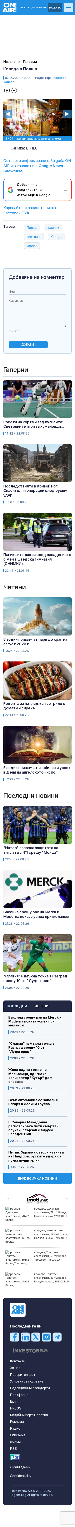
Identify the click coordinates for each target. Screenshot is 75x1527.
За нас (15, 1367)
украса (32, 246)
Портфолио (19, 1394)
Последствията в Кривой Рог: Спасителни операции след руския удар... (35, 490)
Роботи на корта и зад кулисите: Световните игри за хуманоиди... (33, 424)
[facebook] (14, 1337)
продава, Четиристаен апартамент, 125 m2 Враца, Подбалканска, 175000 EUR (51, 1234)
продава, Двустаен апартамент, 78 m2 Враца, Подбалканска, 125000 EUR (51, 1212)
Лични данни (20, 1467)
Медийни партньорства (29, 1414)
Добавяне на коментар (37, 277)
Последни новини (33, 7)
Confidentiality (20, 1475)
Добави (27, 344)
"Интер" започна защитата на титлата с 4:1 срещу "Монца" (30, 850)
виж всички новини (37, 1178)
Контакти (17, 1361)
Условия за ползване (26, 1381)
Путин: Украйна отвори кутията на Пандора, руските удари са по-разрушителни (36, 1156)
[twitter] (35, 1337)
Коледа (56, 237)
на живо (55, 7)
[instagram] (46, 1337)
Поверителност (22, 1374)
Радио (15, 1428)
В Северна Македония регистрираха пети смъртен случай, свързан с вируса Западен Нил (33, 1128)
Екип (14, 1401)
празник (52, 227)
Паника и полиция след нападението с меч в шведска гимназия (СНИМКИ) (37, 559)
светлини (33, 237)
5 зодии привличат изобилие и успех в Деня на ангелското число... (36, 769)
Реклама (17, 1421)
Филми (15, 1441)
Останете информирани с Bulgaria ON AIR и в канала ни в (37, 165)
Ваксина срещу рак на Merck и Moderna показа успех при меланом (34, 1021)
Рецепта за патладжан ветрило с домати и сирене (34, 705)
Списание (17, 1435)
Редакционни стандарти (30, 1387)
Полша (32, 227)
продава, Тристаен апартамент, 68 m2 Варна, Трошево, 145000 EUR (50, 1256)
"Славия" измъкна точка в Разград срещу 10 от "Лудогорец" (31, 1047)
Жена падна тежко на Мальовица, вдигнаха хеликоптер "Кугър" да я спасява (30, 1076)
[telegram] (57, 1337)
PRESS (15, 1408)
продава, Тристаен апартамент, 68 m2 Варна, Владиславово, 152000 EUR (51, 1277)
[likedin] (25, 1337)
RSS (13, 1448)
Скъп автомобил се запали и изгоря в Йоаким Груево (33, 1102)
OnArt (15, 1457)
